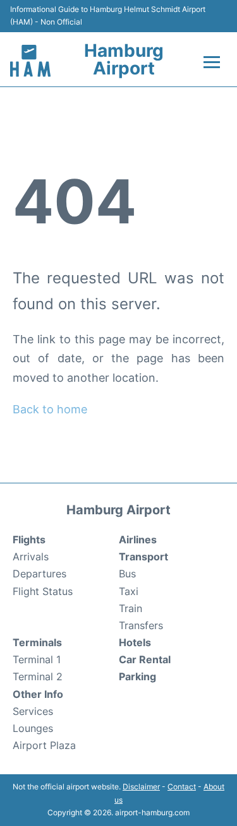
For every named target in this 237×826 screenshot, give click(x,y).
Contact (181, 786)
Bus (127, 573)
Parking (137, 676)
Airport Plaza (44, 745)
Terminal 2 (38, 676)
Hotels (135, 642)
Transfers (141, 625)
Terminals (37, 642)
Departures (39, 573)
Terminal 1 (37, 659)
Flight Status (43, 591)
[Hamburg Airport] (30, 61)
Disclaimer (141, 786)
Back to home (50, 409)
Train (130, 608)
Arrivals (31, 556)
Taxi (128, 591)
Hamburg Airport (124, 59)
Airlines (138, 539)
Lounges (33, 728)
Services (33, 711)
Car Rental (145, 659)
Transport (143, 556)
